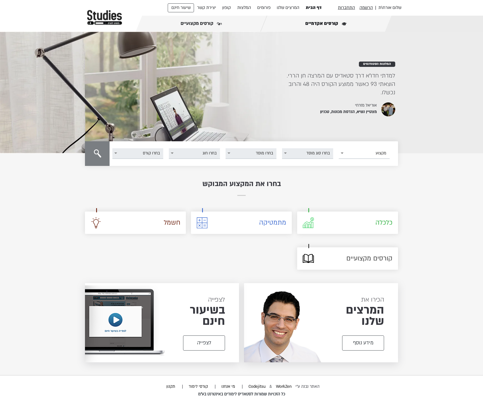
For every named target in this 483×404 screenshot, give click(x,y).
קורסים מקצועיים (197, 23)
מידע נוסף (363, 343)
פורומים (264, 7)
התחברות (346, 7)
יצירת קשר (206, 7)
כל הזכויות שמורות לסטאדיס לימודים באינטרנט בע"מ (241, 394)
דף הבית (313, 7)
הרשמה (366, 7)
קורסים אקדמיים (322, 23)
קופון (226, 7)
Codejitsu (257, 386)
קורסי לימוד (198, 386)
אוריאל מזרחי (366, 105)
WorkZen (284, 386)
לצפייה (204, 343)
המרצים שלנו (288, 7)
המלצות (244, 7)
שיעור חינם (181, 7)
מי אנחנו (228, 386)
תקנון (170, 386)
